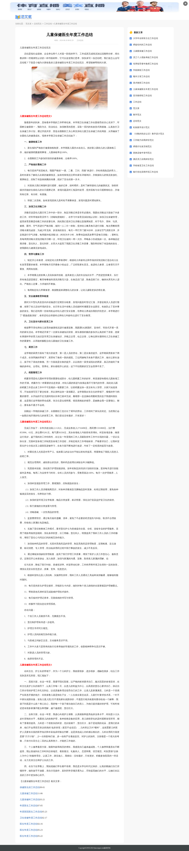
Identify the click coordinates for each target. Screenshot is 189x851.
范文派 (28, 24)
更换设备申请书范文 (142, 153)
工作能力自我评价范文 (143, 140)
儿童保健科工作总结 (30, 799)
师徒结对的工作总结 (142, 45)
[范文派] (23, 17)
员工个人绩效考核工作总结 (145, 57)
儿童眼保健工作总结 (142, 51)
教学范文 (137, 115)
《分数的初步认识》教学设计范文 (148, 134)
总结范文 (38, 24)
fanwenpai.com (99, 848)
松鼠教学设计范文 (141, 127)
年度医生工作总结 (28, 805)
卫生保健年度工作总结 (31, 818)
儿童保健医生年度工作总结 (145, 89)
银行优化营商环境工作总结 (145, 172)
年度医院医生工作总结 (31, 811)
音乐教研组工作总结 (142, 95)
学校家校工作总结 (141, 70)
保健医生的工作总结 (30, 787)
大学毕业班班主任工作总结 (145, 38)
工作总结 (48, 24)
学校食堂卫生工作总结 (143, 165)
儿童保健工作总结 (28, 793)
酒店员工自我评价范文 (143, 159)
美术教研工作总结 (141, 83)
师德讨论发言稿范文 (142, 146)
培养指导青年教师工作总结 (145, 64)
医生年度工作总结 (28, 824)
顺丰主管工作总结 (141, 76)
